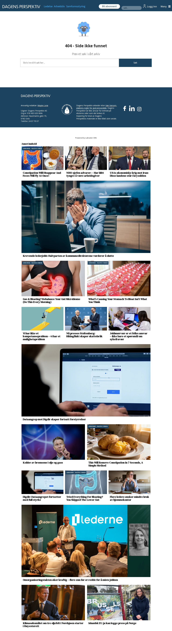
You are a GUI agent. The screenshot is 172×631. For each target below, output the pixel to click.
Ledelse (48, 6)
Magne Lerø (42, 105)
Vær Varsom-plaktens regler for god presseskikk (96, 106)
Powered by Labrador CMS (86, 137)
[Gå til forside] (20, 6)
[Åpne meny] (164, 6)
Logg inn (152, 6)
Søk (135, 62)
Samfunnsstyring (75, 6)
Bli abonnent (109, 6)
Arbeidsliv (59, 6)
